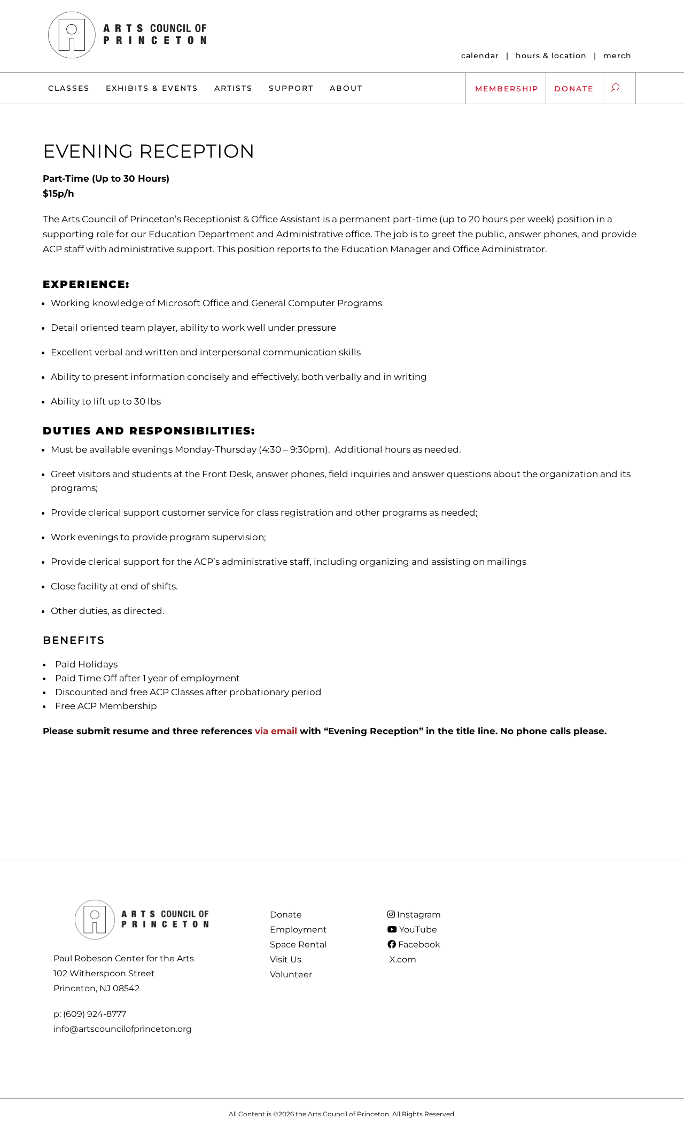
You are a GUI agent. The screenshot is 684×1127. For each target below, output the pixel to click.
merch (617, 55)
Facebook (418, 944)
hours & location (551, 55)
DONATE (574, 89)
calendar (480, 55)
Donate (286, 915)
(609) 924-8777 (94, 1014)
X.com (401, 959)
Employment (298, 929)
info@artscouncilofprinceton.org (122, 1029)
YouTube (417, 929)
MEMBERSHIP (507, 89)
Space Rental (298, 944)
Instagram (418, 915)
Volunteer (291, 974)
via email (276, 731)
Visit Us (285, 959)
